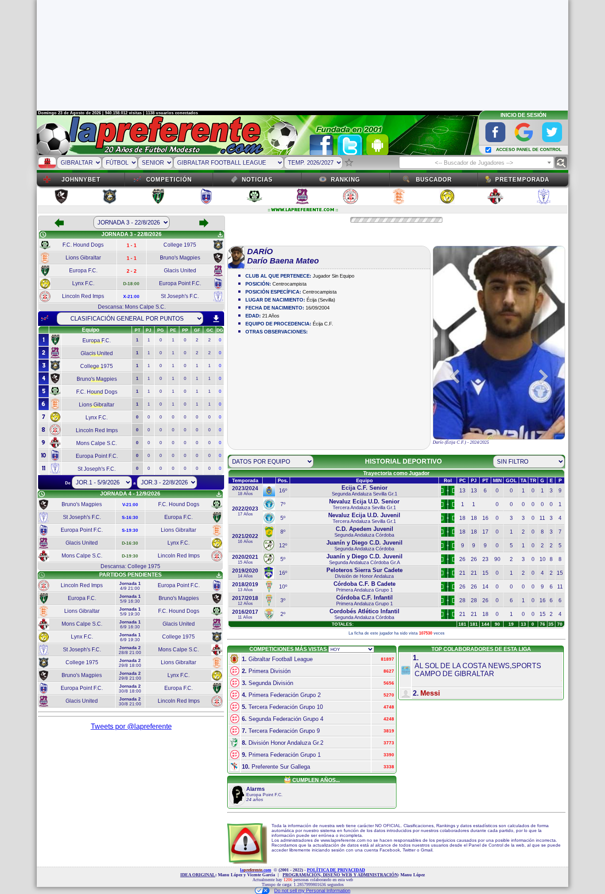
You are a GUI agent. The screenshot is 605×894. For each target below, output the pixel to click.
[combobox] (476, 162)
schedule (43, 234)
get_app (220, 234)
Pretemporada (522, 179)
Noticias (257, 179)
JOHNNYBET (81, 179)
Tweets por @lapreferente (131, 726)
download (216, 319)
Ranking (345, 179)
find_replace (561, 163)
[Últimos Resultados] (44, 318)
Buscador (434, 179)
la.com (255, 869)
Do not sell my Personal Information (312, 890)
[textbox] (476, 163)
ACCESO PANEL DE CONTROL (529, 149)
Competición (169, 179)
